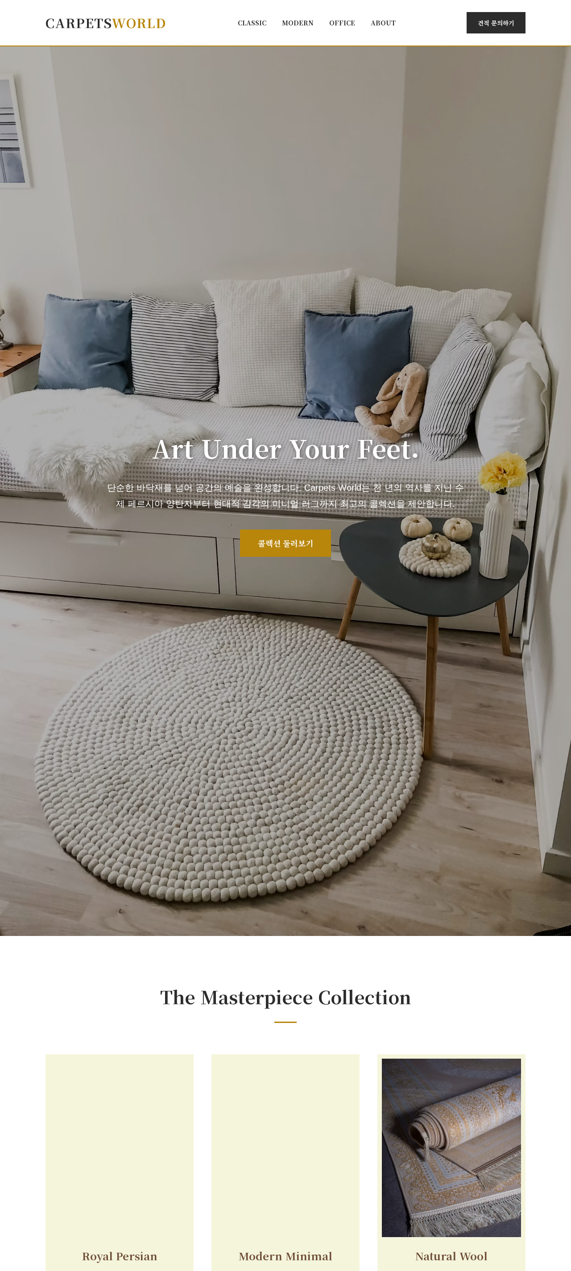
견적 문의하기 (496, 22)
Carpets (106, 22)
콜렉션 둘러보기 (285, 543)
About (383, 22)
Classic (252, 22)
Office (342, 22)
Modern (298, 22)
